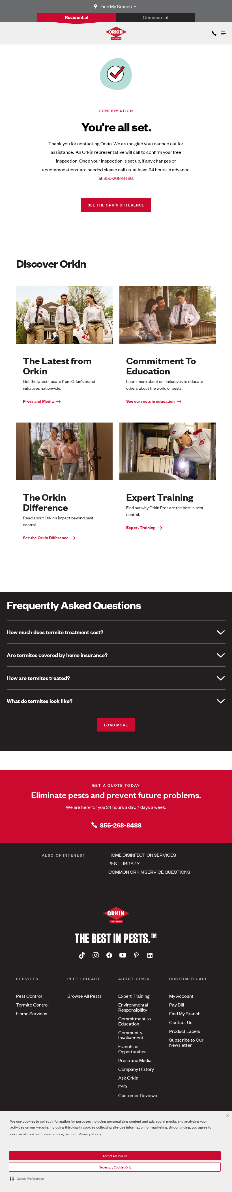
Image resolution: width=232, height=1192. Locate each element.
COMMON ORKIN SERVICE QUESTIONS (149, 872)
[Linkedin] (150, 955)
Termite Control (32, 1004)
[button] (27, 1178)
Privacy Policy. (90, 1133)
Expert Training (140, 527)
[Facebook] (109, 955)
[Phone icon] (213, 32)
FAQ (122, 1086)
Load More (116, 725)
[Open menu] (223, 32)
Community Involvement (130, 1034)
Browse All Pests (84, 996)
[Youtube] (122, 955)
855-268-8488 (118, 178)
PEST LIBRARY (124, 863)
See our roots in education (150, 401)
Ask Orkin (128, 1077)
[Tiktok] (82, 955)
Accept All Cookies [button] (114, 1155)
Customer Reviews (137, 1095)
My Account (181, 996)
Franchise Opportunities (132, 1048)
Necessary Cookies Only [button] (115, 1167)
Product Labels (184, 1031)
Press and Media (38, 401)
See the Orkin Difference (116, 205)
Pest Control (29, 996)
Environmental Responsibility (133, 1007)
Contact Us (180, 1022)
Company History (136, 1069)
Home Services (31, 1013)
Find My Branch (185, 1013)
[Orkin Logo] (116, 33)
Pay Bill (176, 1004)
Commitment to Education (134, 1021)
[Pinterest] (136, 955)
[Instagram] (95, 955)
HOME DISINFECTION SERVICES (142, 855)
